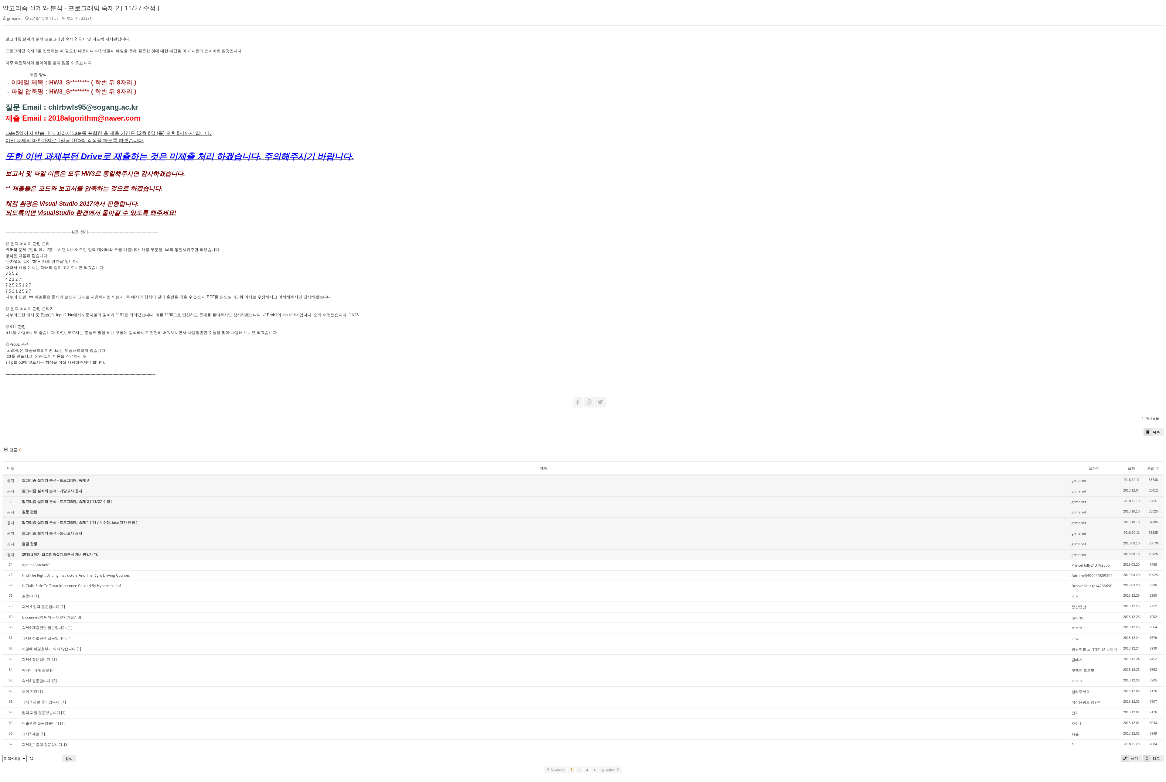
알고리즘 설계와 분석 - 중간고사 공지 (52, 533)
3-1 (1074, 744)
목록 (1156, 432)
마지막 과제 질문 (35, 670)
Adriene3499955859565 (1092, 575)
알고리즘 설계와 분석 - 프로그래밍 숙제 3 (55, 480)
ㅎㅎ (1075, 596)
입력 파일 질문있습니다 (41, 712)
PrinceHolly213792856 (1091, 565)
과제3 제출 (30, 733)
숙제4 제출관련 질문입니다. (44, 627)
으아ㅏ (1077, 723)
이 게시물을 (1150, 418)
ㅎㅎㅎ (1077, 627)
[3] (79, 617)
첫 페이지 (557, 770)
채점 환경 (29, 691)
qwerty (1077, 617)
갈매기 (1077, 659)
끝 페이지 (608, 770)
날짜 (1131, 468)
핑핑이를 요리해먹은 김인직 (1094, 649)
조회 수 (1153, 468)
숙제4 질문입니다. (36, 680)
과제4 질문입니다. (36, 659)
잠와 (1075, 712)
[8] (54, 680)
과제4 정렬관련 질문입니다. (44, 638)
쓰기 (1134, 758)
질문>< (27, 596)
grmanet (14, 18)
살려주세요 (1081, 691)
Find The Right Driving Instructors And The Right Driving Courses (76, 575)
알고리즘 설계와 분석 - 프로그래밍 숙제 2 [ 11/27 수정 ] (80, 8)
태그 (1156, 758)
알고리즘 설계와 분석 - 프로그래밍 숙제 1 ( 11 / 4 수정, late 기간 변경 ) (79, 522)
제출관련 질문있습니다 (40, 723)
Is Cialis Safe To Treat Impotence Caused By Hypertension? (71, 585)
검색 (69, 758)
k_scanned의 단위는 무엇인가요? (49, 617)
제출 (1075, 734)
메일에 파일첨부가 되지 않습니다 (49, 648)
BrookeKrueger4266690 (1092, 585)
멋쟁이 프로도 (1083, 670)
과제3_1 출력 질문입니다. (42, 744)
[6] (52, 670)
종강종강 (1079, 606)
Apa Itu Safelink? (35, 565)
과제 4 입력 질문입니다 (41, 606)
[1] (36, 596)
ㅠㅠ (1075, 638)
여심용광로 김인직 (1087, 702)
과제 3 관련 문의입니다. (41, 702)
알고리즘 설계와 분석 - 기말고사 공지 (52, 490)
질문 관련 (29, 511)
